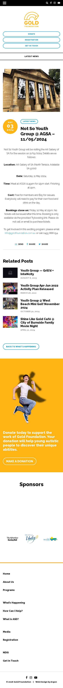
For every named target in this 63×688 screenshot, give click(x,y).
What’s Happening (14, 602)
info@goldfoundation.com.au (20, 233)
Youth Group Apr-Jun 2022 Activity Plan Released (39, 287)
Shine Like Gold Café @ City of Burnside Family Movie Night (37, 322)
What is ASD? (11, 619)
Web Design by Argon (46, 682)
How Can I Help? (13, 611)
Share (31, 244)
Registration (31, 40)
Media (6, 631)
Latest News (31, 56)
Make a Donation (19, 461)
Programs (9, 590)
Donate (31, 34)
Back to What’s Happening (21, 346)
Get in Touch (31, 46)
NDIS (6, 652)
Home (6, 573)
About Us (8, 582)
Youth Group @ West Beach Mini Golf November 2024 (40, 304)
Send (20, 244)
